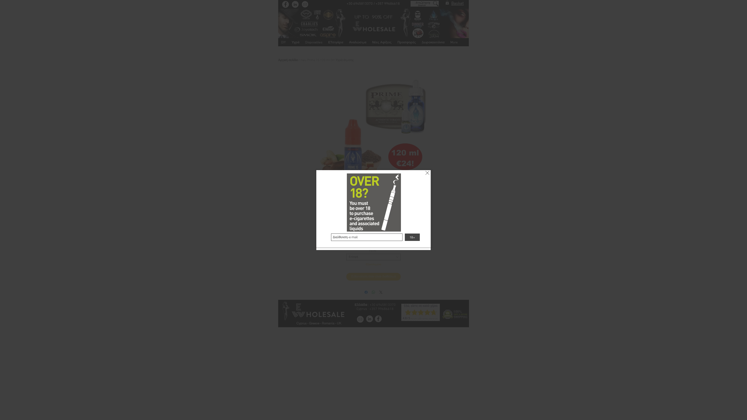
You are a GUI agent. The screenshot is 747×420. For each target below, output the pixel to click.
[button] (427, 173)
